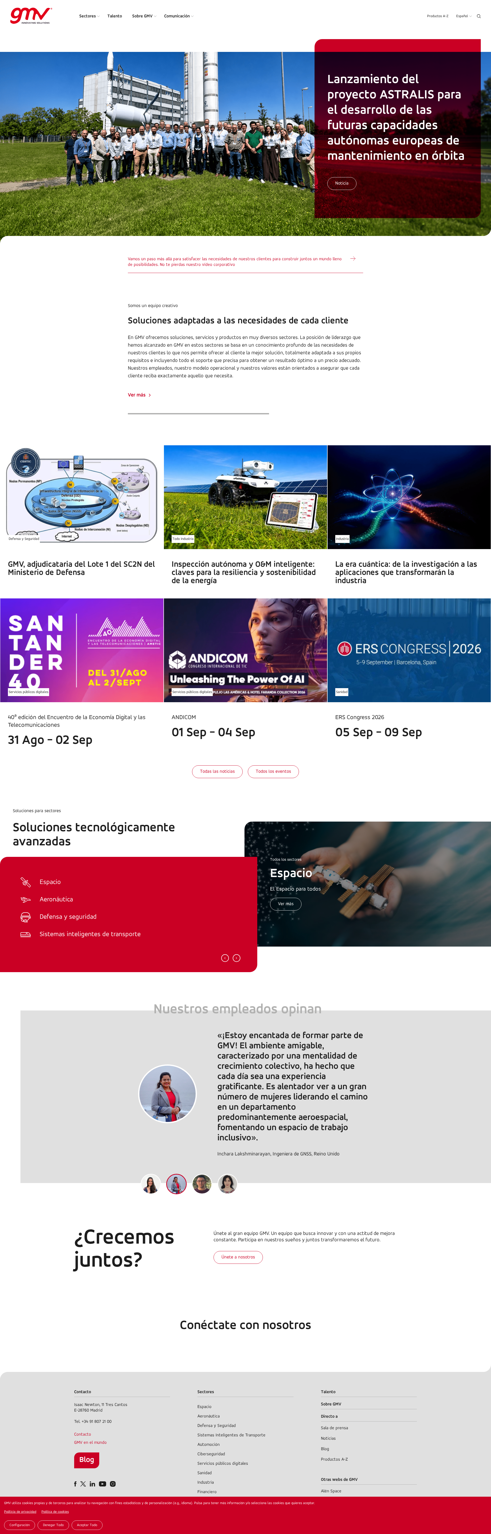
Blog (86, 1460)
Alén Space (331, 1491)
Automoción (208, 1444)
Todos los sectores (286, 860)
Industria (342, 539)
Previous (225, 958)
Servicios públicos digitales (28, 692)
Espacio (204, 1407)
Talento (114, 16)
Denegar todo (53, 1525)
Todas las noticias (217, 771)
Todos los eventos (273, 771)
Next (236, 958)
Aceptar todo (87, 1525)
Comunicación (177, 16)
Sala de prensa (334, 1428)
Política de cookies (55, 1512)
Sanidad (342, 692)
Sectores (87, 16)
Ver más (137, 395)
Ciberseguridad (211, 1454)
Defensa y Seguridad (24, 539)
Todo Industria (183, 539)
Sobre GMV (142, 16)
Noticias (328, 1438)
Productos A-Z (438, 16)
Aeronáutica (208, 1416)
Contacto (82, 1434)
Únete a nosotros (238, 1257)
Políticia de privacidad (20, 1512)
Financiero (207, 1492)
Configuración (19, 1525)
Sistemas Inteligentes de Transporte (231, 1435)
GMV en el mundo (90, 1442)
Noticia (342, 183)
